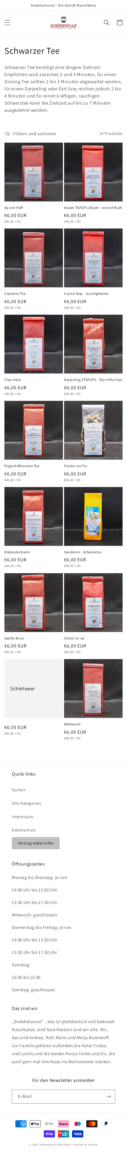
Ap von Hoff (13, 207)
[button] (7, 22)
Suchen (19, 789)
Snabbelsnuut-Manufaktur (55, 1144)
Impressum (22, 816)
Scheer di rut (74, 638)
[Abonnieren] (108, 1097)
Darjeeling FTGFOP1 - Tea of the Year (93, 379)
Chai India (12, 379)
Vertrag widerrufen (36, 843)
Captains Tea (14, 293)
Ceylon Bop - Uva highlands (86, 293)
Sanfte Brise (14, 638)
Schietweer (22, 688)
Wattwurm (72, 724)
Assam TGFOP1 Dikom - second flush (93, 207)
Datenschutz (24, 830)
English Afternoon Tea (22, 466)
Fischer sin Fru (75, 466)
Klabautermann (17, 552)
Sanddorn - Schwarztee (83, 552)
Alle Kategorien (26, 803)
